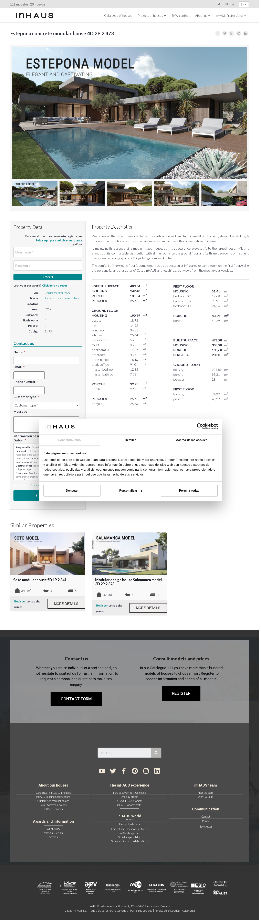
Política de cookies (141, 910)
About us (201, 15)
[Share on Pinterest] (238, 33)
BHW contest (180, 15)
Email (19, 367)
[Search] (156, 753)
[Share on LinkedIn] (245, 33)
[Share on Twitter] (224, 33)
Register (20, 601)
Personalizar (128, 490)
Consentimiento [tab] (69, 440)
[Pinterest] (135, 771)
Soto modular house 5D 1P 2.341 (39, 580)
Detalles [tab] (130, 440)
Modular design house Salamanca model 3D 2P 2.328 (128, 582)
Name (19, 352)
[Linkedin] (157, 771)
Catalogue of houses (118, 15)
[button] (181, 693)
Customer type (26, 397)
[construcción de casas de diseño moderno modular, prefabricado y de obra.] (34, 15)
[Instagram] (146, 771)
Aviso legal (188, 910)
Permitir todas (189, 490)
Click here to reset (54, 285)
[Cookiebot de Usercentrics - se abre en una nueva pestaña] (200, 426)
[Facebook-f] (124, 771)
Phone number (26, 381)
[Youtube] (102, 771)
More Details (66, 604)
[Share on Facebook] (217, 33)
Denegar (72, 490)
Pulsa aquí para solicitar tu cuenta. (58, 240)
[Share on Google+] (231, 33)
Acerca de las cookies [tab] (191, 440)
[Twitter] (113, 771)
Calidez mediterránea (58, 292)
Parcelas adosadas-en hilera (62, 298)
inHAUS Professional (229, 15)
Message (20, 411)
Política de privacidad (167, 910)
